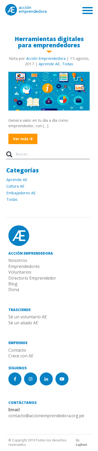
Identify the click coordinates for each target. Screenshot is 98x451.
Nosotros (17, 260)
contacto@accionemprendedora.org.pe (46, 415)
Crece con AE (20, 356)
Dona (13, 289)
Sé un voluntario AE (27, 317)
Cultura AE (15, 186)
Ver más (21, 138)
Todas (67, 63)
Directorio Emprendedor (32, 278)
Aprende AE (49, 63)
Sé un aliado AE (23, 323)
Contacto (17, 350)
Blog (13, 284)
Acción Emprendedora (46, 58)
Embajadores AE (21, 192)
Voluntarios (19, 272)
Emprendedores (24, 266)
